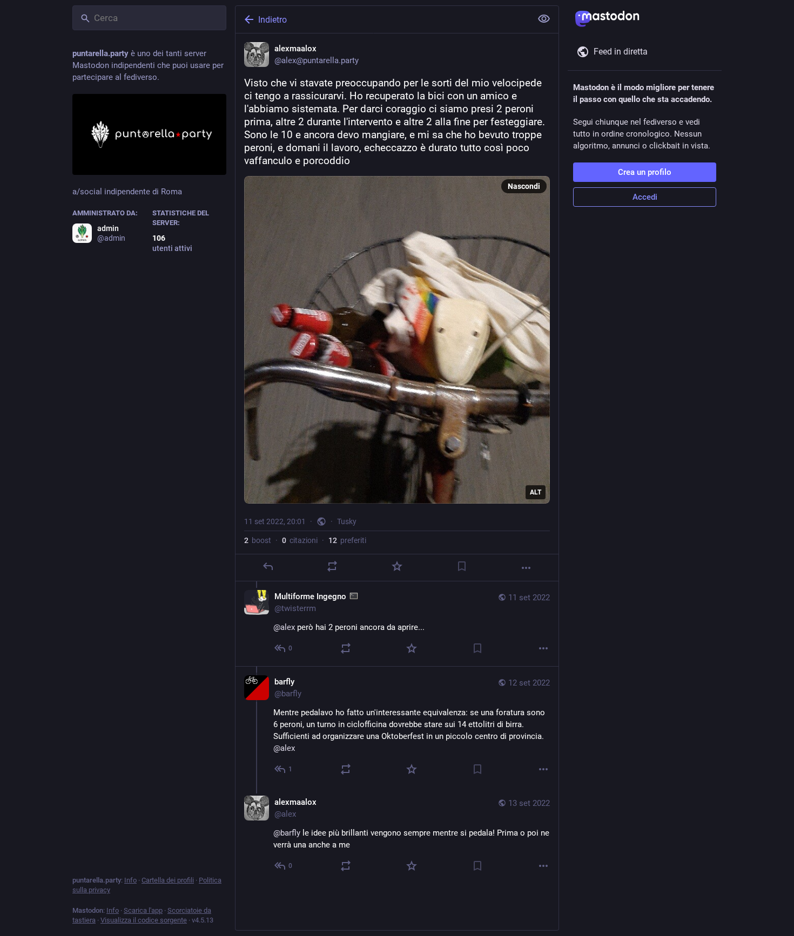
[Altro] (526, 567)
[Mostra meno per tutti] (544, 19)
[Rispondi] (267, 566)
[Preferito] (397, 566)
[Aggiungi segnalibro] (461, 566)
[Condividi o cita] (332, 566)
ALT (535, 492)
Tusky (346, 521)
